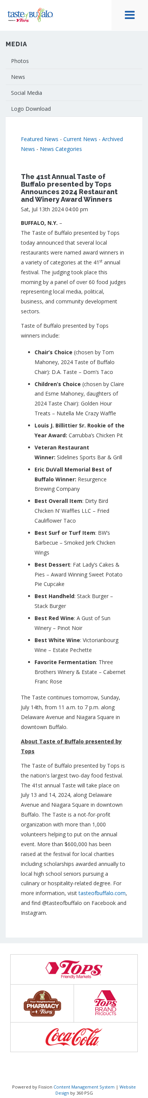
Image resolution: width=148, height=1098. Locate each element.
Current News (80, 139)
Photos (20, 60)
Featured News (39, 139)
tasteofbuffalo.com (102, 893)
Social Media (26, 92)
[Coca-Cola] (74, 1037)
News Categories (61, 148)
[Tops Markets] (74, 969)
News (18, 76)
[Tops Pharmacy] (42, 1003)
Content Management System (84, 1087)
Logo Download (31, 108)
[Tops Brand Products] (106, 1003)
